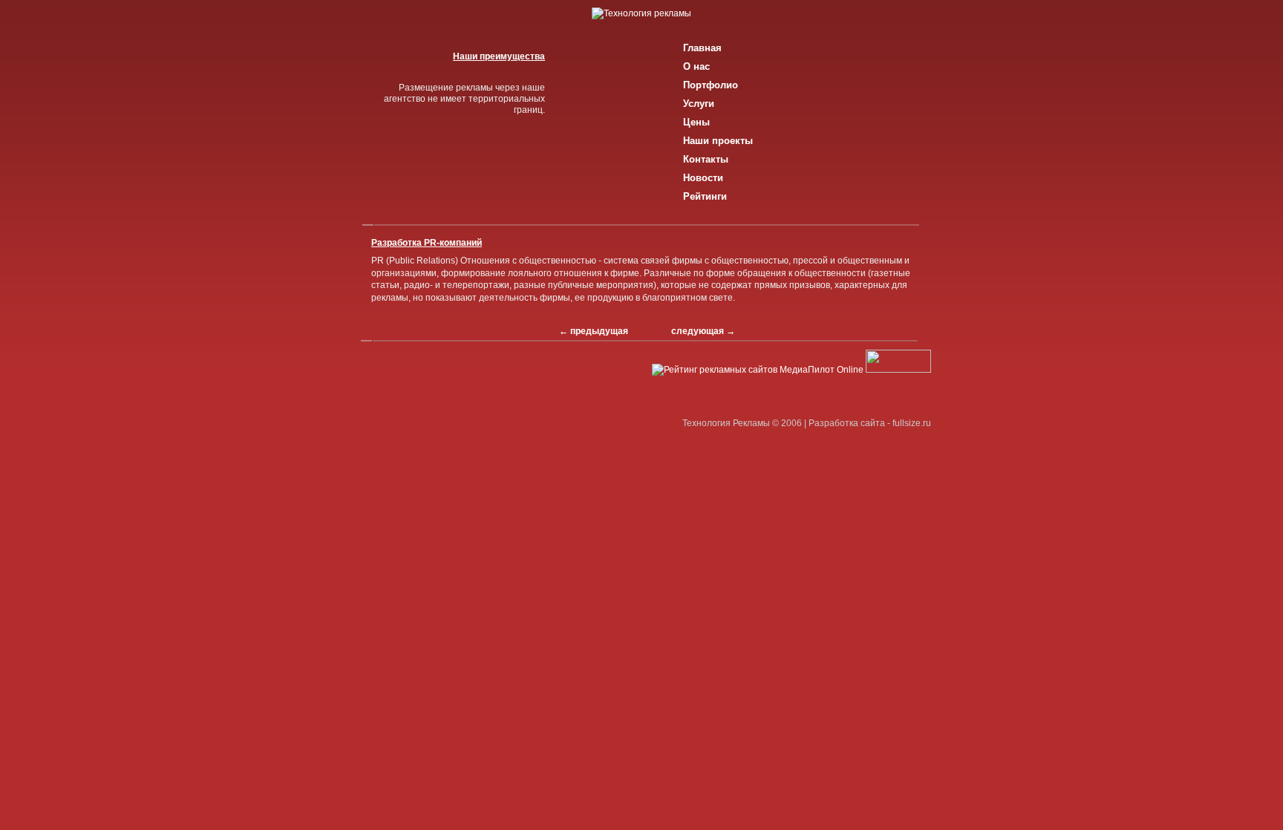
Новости (703, 177)
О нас (696, 66)
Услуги (698, 103)
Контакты (705, 159)
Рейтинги (705, 196)
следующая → (703, 331)
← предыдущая (593, 331)
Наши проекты (718, 140)
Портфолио (710, 85)
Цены (696, 122)
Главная (702, 47)
